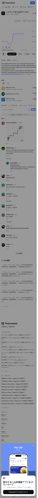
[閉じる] (33, 445)
